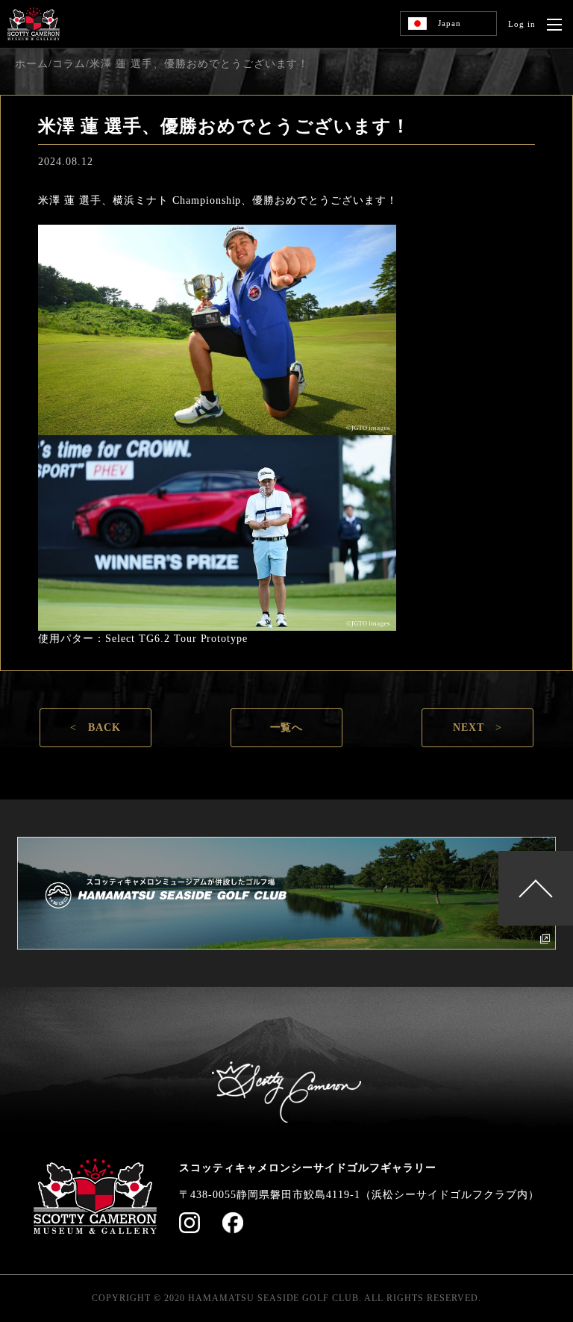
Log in (522, 23)
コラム (69, 63)
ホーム (31, 63)
